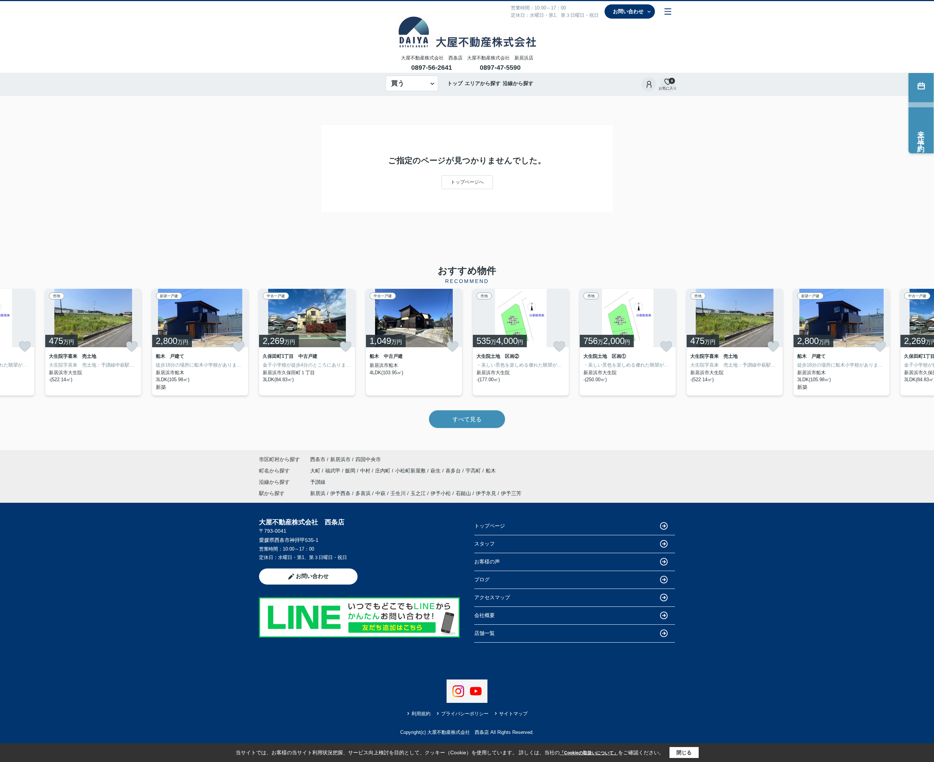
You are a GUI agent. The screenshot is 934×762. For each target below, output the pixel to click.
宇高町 (474, 471)
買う (397, 83)
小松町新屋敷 (411, 471)
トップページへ (467, 182)
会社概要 (484, 615)
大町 (316, 471)
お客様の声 (487, 561)
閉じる (684, 752)
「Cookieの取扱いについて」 (589, 752)
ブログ (482, 579)
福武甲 (333, 471)
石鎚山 (463, 493)
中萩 (380, 493)
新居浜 (317, 493)
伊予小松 (441, 493)
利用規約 (421, 713)
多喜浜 (363, 493)
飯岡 (351, 471)
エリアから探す (483, 83)
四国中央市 (368, 459)
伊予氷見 (486, 493)
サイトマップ (513, 713)
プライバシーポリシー (465, 713)
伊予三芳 (511, 493)
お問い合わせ (628, 11)
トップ (455, 83)
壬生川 (398, 493)
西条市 (317, 459)
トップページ (489, 526)
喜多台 (453, 471)
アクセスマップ (492, 597)
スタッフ (484, 544)
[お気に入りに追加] (25, 346)
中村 (366, 471)
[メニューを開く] (668, 11)
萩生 (436, 471)
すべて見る (467, 419)
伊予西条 (340, 493)
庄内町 (383, 471)
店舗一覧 (484, 633)
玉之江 (418, 493)
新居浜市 (340, 459)
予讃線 (317, 482)
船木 (491, 471)
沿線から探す (518, 83)
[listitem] (307, 342)
